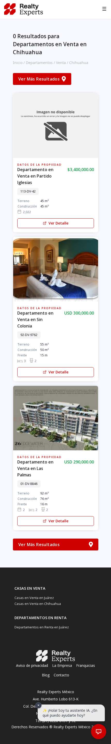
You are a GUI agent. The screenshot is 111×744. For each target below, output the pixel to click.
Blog (46, 675)
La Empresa (62, 665)
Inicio (17, 62)
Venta (61, 62)
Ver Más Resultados (39, 79)
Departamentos (39, 62)
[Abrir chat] (98, 731)
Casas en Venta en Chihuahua (37, 603)
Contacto (61, 675)
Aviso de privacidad (32, 665)
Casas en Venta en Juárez (34, 597)
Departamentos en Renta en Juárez (41, 627)
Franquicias (85, 665)
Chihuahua (78, 62)
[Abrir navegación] (104, 9)
